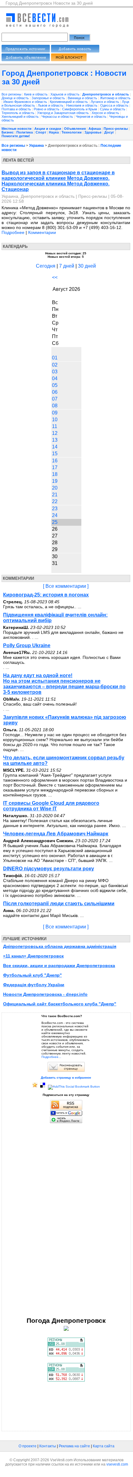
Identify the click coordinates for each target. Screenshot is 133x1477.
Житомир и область (115, 98)
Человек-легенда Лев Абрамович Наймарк (55, 833)
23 (55, 508)
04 (55, 378)
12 (55, 433)
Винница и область (83, 98)
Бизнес (8, 132)
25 (55, 522)
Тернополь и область (18, 113)
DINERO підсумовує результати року (48, 868)
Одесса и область (114, 105)
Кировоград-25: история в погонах (46, 594)
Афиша (94, 128)
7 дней (66, 266)
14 (55, 446)
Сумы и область (113, 109)
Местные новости (17, 128)
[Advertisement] (66, 1220)
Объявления (75, 128)
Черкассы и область (57, 116)
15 (55, 453)
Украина (36, 145)
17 (55, 467)
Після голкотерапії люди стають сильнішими (58, 903)
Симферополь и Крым (80, 109)
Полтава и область (17, 109)
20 (55, 487)
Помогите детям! (16, 136)
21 (55, 494)
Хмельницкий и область (21, 116)
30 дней (87, 266)
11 (54, 426)
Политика (24, 132)
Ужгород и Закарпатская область (63, 113)
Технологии (72, 132)
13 (55, 440)
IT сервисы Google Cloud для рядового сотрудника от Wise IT (51, 805)
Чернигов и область (91, 116)
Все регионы (11, 94)
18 (55, 474)
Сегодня (45, 266)
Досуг (109, 132)
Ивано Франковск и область (25, 102)
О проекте (27, 1446)
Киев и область (36, 94)
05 (55, 385)
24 (55, 515)
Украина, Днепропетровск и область (38, 196)
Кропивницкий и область (69, 102)
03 (55, 371)
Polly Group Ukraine (26, 645)
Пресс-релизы (116, 128)
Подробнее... (51, 1057)
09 (55, 412)
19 (55, 481)
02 (55, 364)
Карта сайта (103, 1446)
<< (55, 277)
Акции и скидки (47, 128)
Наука (54, 132)
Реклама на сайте (74, 1446)
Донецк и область (16, 98)
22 (55, 501)
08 (55, 405)
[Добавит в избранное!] (34, 1086)
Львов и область (51, 105)
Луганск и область (105, 102)
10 (55, 419)
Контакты (47, 1446)
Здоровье (92, 132)
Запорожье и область (49, 98)
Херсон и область (106, 113)
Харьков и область (65, 94)
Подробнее (13, 232)
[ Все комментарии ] (65, 586)
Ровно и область (47, 109)
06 (55, 392)
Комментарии (42, 232)
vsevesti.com (117, 1464)
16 (55, 460)
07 (55, 398)
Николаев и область (82, 105)
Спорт (41, 132)
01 (55, 357)
